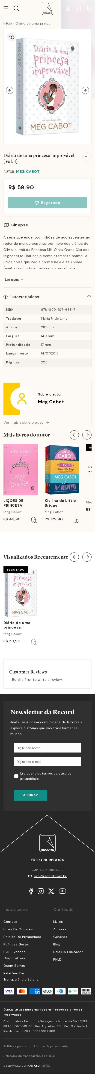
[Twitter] (51, 892)
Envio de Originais (18, 929)
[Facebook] (31, 892)
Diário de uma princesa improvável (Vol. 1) (19, 625)
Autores (59, 929)
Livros (58, 922)
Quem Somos (14, 966)
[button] (16, 8)
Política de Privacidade (22, 937)
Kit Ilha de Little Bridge (60, 503)
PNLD (57, 959)
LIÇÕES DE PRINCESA (13, 503)
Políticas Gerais (16, 944)
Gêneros (60, 937)
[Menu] (8, 8)
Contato (10, 922)
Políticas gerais (14, 1046)
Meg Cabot (28, 171)
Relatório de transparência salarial (29, 1056)
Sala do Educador (68, 952)
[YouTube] (62, 892)
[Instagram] (41, 892)
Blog (56, 944)
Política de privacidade (51, 1046)
